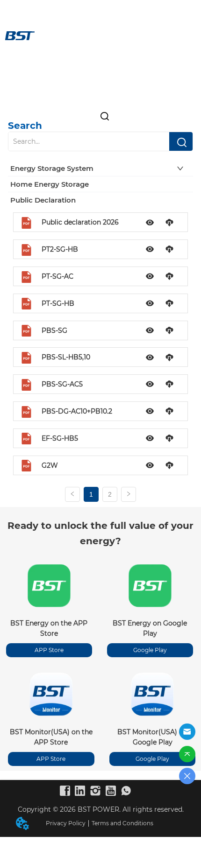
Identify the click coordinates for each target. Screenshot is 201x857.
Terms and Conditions (122, 823)
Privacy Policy (66, 823)
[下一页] (128, 494)
